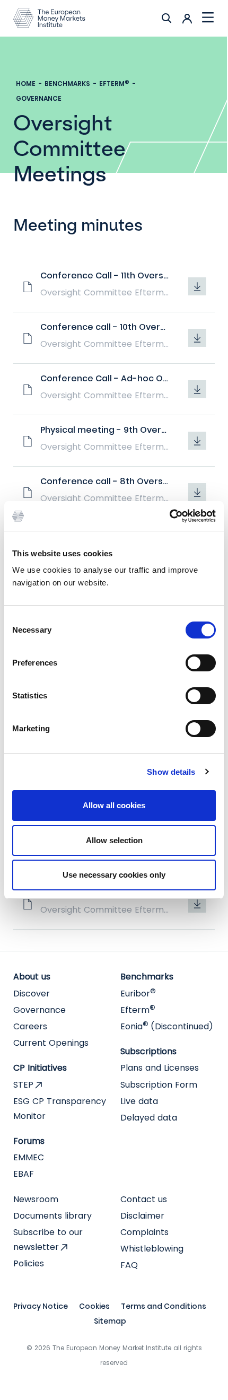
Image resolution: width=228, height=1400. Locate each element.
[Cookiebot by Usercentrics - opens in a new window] (169, 516)
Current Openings (51, 1043)
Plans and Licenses (159, 1068)
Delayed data (148, 1118)
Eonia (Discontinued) (166, 1026)
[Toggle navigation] (208, 18)
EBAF (23, 1174)
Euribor (137, 993)
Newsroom (35, 1199)
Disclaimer (142, 1216)
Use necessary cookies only (114, 874)
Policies (28, 1263)
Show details (171, 771)
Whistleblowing (151, 1248)
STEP (23, 1085)
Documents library (52, 1216)
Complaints (144, 1232)
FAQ (129, 1265)
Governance (39, 98)
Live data (139, 1101)
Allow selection (114, 840)
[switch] (201, 662)
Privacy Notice (40, 1306)
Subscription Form (158, 1085)
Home (26, 83)
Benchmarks (67, 83)
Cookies (94, 1306)
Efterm (114, 83)
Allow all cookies (114, 805)
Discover (31, 993)
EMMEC (28, 1157)
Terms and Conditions (163, 1306)
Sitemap (110, 1321)
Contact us (143, 1199)
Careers (30, 1026)
